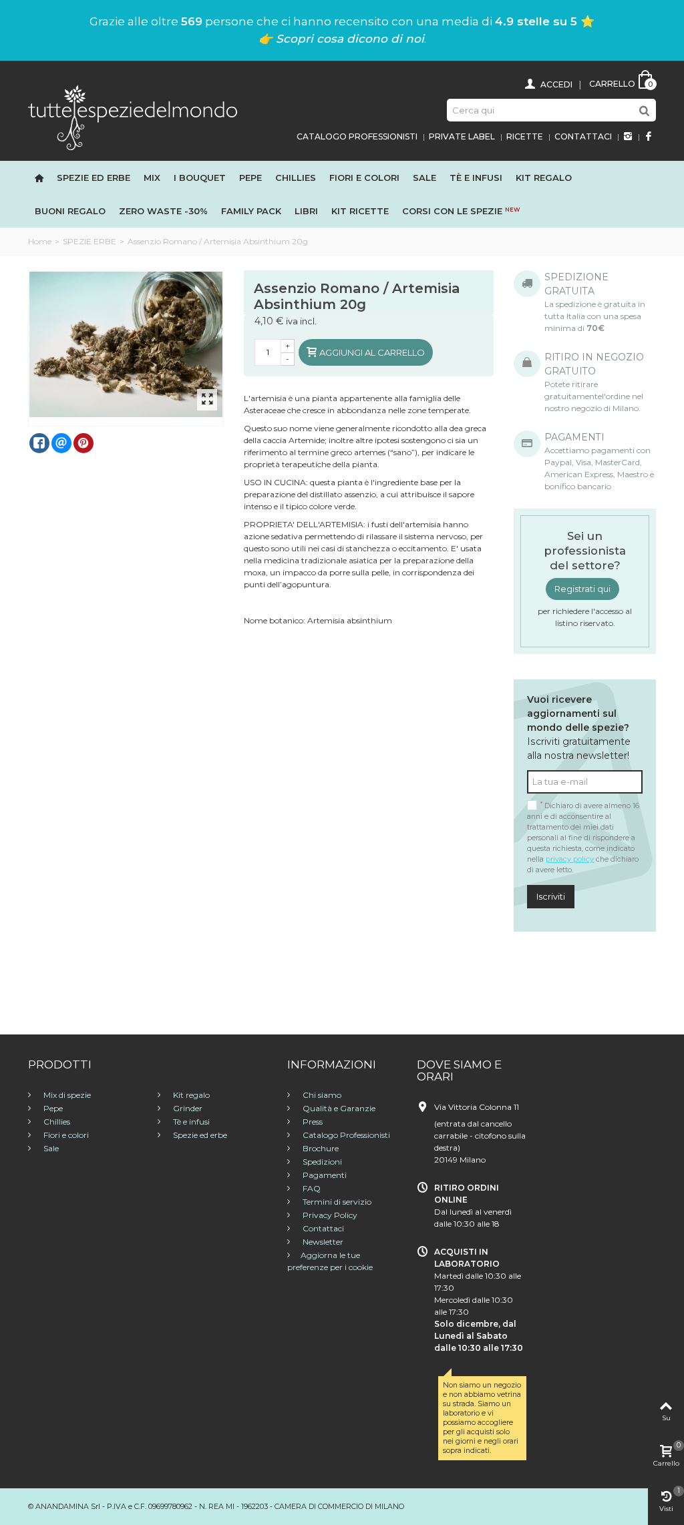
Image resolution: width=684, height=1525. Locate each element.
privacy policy (570, 859)
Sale (424, 177)
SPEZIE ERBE (89, 241)
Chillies (295, 177)
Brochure (320, 1148)
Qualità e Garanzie (338, 1108)
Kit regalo (544, 177)
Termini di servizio (336, 1202)
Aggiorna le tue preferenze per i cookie (330, 1261)
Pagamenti (324, 1175)
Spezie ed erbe (93, 177)
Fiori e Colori (364, 177)
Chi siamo (321, 1095)
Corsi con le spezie (461, 211)
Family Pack (251, 211)
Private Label (462, 136)
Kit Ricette (360, 211)
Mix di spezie (66, 1095)
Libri (306, 211)
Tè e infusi (476, 177)
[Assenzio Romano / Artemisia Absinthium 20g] (126, 344)
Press (312, 1122)
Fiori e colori (65, 1135)
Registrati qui (582, 588)
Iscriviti (550, 896)
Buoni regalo (70, 211)
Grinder (186, 1108)
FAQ (311, 1188)
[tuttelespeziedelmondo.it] (132, 116)
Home (39, 241)
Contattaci (583, 136)
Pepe (250, 177)
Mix (152, 177)
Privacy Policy (329, 1215)
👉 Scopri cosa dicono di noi (341, 38)
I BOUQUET (200, 177)
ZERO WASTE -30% (163, 211)
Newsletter (322, 1242)
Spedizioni (321, 1162)
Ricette (524, 136)
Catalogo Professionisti (357, 136)
